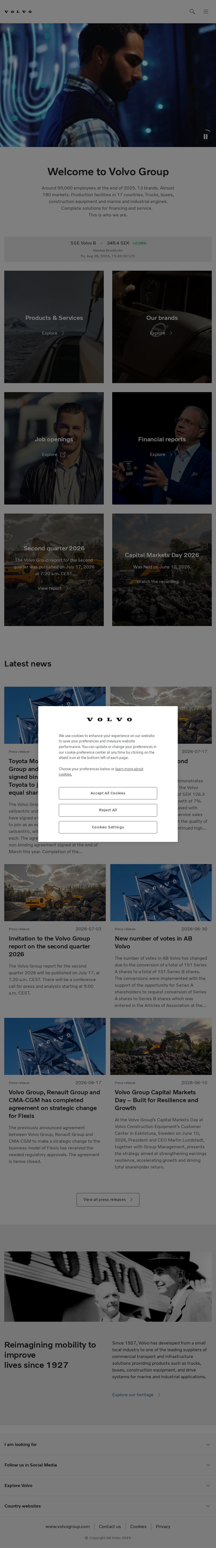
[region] (108, 774)
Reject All (108, 810)
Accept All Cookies (108, 793)
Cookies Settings (108, 827)
